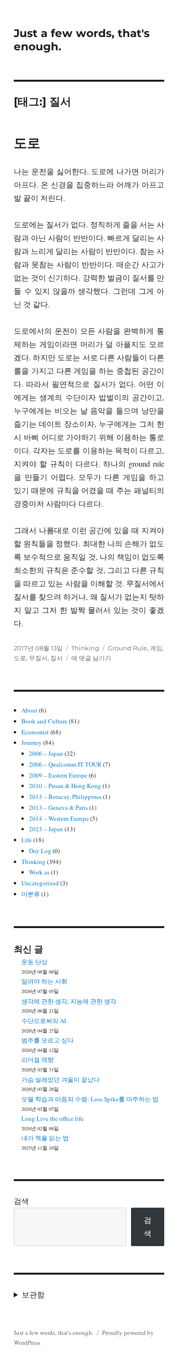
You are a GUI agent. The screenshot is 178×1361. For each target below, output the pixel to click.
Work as (39, 872)
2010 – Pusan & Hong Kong (65, 785)
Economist (35, 732)
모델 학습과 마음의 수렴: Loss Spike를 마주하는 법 (90, 1099)
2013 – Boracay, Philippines (65, 796)
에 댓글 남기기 (91, 658)
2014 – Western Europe (59, 818)
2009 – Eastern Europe (58, 775)
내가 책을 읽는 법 (45, 1138)
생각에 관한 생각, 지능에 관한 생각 (68, 1001)
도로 (27, 143)
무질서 (38, 658)
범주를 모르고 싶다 (47, 1040)
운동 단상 (34, 961)
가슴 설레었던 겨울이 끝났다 (60, 1079)
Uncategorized (40, 883)
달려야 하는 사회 (44, 981)
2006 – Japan (46, 753)
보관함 (33, 1294)
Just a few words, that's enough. (54, 1332)
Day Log (40, 850)
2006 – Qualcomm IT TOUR (65, 764)
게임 (156, 648)
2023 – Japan (46, 829)
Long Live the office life (52, 1118)
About (29, 710)
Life (26, 839)
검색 (21, 1201)
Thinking (85, 648)
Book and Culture (44, 721)
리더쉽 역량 (37, 1059)
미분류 (30, 894)
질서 (56, 658)
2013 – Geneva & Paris (58, 807)
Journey (31, 742)
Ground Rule (127, 648)
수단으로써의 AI (43, 1020)
